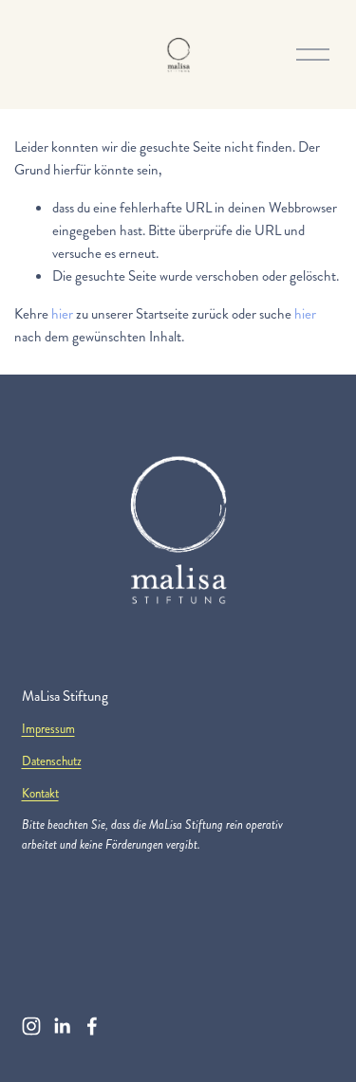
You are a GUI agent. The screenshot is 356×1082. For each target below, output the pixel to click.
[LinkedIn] (61, 1026)
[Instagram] (31, 1026)
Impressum (48, 729)
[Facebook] (92, 1026)
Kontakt (40, 793)
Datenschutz (52, 761)
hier (62, 313)
